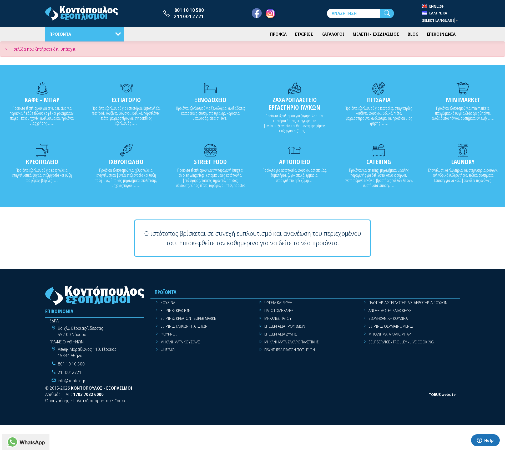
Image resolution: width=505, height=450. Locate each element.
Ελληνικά (438, 13)
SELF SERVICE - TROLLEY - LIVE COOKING (401, 341)
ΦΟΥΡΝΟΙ (168, 334)
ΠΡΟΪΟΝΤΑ (60, 34)
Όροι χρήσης (57, 401)
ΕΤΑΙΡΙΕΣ (304, 34)
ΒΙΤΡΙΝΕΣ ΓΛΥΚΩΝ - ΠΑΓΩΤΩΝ (184, 326)
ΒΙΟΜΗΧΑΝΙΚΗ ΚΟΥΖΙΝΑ (388, 318)
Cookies (121, 401)
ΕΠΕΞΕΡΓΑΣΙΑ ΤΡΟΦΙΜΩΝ (284, 326)
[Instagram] (270, 13)
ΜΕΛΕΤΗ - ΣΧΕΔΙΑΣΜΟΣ (376, 34)
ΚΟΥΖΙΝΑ (167, 302)
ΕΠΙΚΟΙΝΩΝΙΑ (441, 34)
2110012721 (189, 16)
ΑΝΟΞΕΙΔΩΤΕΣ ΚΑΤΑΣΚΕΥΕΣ (389, 310)
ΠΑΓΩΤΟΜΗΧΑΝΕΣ (279, 310)
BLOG (413, 34)
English (437, 6)
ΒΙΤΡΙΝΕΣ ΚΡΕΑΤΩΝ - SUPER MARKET (189, 318)
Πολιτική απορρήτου (92, 401)
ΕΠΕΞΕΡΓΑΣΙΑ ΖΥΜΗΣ (280, 334)
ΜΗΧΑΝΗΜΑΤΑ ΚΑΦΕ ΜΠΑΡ (389, 334)
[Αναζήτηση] (387, 13)
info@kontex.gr (71, 381)
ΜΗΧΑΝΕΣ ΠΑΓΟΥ (277, 318)
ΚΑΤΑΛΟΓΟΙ (332, 34)
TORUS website (442, 394)
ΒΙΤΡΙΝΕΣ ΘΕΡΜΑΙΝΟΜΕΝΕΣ (390, 326)
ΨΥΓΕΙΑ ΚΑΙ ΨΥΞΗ (278, 302)
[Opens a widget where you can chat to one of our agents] (485, 440)
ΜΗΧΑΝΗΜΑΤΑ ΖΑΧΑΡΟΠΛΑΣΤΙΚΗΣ (291, 341)
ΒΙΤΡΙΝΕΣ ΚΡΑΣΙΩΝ (175, 310)
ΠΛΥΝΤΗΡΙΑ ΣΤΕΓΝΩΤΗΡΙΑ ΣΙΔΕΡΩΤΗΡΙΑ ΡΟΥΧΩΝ (407, 302)
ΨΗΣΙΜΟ (167, 349)
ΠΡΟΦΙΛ (278, 34)
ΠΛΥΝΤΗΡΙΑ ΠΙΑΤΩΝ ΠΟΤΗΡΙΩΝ (289, 349)
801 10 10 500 (189, 10)
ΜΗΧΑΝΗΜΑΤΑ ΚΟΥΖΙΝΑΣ (180, 341)
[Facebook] (256, 13)
